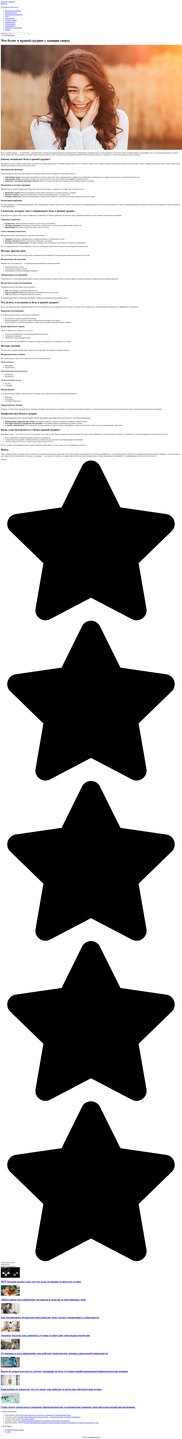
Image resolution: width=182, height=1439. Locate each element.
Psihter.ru (4, 4)
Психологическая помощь (14, 1430)
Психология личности (13, 11)
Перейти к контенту (8, 2)
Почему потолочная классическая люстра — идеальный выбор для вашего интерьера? (49, 1417)
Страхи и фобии (11, 20)
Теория (7, 30)
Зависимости (9, 18)
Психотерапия (10, 24)
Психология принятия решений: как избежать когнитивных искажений (44, 1421)
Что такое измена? (28, 1419)
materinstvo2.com (94, 1437)
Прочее (11, 35)
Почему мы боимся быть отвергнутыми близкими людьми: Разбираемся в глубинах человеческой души (61, 1423)
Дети (7, 16)
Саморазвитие (10, 26)
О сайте (8, 1432)
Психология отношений (13, 14)
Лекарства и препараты (13, 28)
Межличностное (11, 13)
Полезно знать (10, 22)
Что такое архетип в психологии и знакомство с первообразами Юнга (46, 1415)
